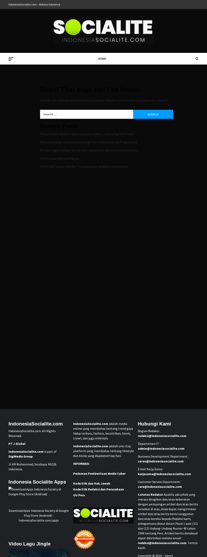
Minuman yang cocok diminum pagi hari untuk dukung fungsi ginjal (88, 142)
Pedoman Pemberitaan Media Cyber (99, 473)
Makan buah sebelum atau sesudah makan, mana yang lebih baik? (87, 134)
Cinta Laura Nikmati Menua (59, 158)
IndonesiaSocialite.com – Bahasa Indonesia (34, 4)
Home (102, 58)
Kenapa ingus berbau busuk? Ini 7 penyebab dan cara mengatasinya (89, 150)
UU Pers (79, 495)
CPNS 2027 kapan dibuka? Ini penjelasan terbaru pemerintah (84, 166)
